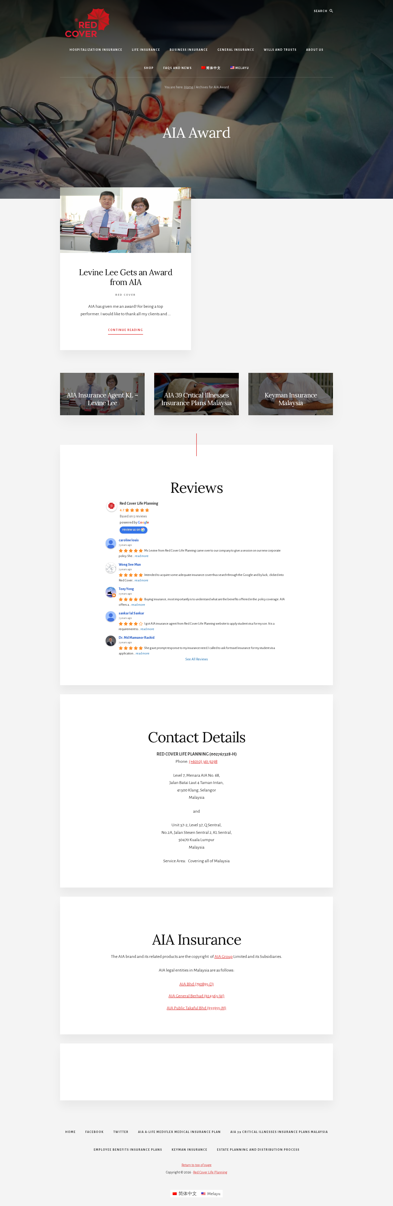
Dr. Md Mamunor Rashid (136, 637)
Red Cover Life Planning (139, 503)
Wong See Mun (130, 564)
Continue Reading (125, 331)
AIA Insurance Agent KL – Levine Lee (102, 399)
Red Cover (125, 294)
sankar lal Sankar (131, 613)
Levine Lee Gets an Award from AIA (125, 277)
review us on (131, 529)
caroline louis (129, 540)
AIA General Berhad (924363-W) (196, 996)
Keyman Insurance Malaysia (291, 399)
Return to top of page (196, 1165)
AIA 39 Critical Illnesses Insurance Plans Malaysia (196, 399)
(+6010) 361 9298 (203, 761)
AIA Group (223, 956)
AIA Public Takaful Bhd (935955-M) (196, 1008)
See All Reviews (196, 659)
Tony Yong (126, 589)
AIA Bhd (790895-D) (196, 984)
